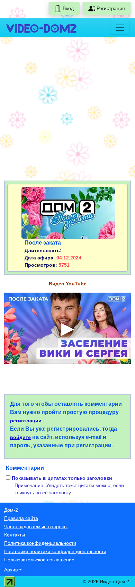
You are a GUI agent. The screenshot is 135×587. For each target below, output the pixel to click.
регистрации (26, 420)
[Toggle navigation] (119, 28)
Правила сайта (21, 518)
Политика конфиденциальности (40, 543)
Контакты (14, 535)
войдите (20, 437)
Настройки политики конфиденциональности (55, 551)
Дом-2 (11, 510)
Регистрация (110, 8)
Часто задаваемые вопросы (36, 526)
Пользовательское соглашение (39, 559)
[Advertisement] (67, 110)
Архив (11, 569)
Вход (67, 8)
